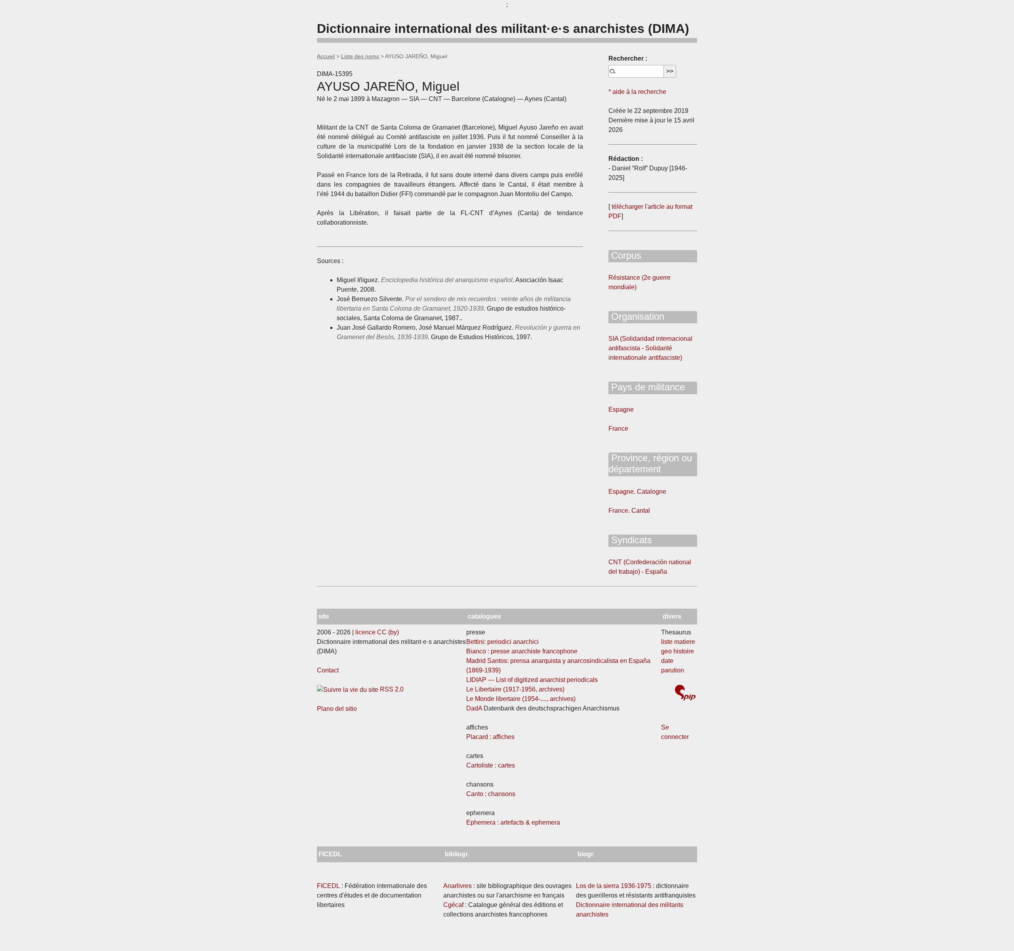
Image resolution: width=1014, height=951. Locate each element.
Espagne (621, 409)
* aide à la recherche (637, 91)
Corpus (624, 255)
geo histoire (677, 651)
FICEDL (328, 885)
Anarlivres (457, 885)
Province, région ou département (650, 464)
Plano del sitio (337, 708)
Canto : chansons (490, 794)
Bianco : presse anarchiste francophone (522, 651)
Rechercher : (627, 58)
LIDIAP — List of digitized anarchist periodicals (532, 679)
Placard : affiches (490, 736)
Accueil (326, 56)
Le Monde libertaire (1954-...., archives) (521, 698)
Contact (328, 670)
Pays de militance (646, 387)
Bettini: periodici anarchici (502, 641)
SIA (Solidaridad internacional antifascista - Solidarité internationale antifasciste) (650, 348)
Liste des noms (360, 56)
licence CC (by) (377, 632)
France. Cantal (629, 510)
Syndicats (630, 540)
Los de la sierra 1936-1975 (613, 885)
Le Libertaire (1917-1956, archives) (515, 689)
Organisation (636, 316)
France (618, 428)
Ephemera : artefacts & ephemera (513, 822)
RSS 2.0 (391, 689)
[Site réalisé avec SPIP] (685, 694)
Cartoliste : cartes (490, 765)
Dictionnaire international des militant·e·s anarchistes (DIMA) (503, 28)
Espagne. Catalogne (637, 491)
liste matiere (678, 641)
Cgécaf (453, 904)
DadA (474, 708)
